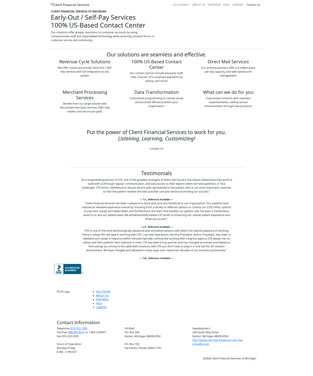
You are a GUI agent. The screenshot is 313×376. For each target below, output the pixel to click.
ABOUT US (198, 5)
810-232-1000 (79, 328)
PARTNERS (214, 5)
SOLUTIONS (180, 5)
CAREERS (237, 5)
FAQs (226, 5)
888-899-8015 (76, 332)
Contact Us (253, 5)
